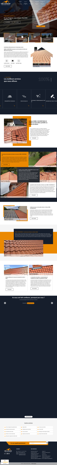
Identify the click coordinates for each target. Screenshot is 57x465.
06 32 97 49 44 (24, 451)
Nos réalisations (8, 22)
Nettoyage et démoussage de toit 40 (25, 4)
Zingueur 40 (25, 1)
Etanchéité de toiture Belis (9, 431)
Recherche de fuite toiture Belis (10, 429)
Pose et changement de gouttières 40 (54, 4)
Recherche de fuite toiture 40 (37, 1)
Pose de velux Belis (25, 431)
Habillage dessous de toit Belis (27, 429)
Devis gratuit (9, 289)
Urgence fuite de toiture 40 (42, 4)
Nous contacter (16, 22)
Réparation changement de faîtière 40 (48, 4)
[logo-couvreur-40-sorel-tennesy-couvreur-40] (6, 2)
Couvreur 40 (48, 1)
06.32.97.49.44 (31, 303)
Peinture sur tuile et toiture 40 (31, 4)
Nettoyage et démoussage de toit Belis (44, 431)
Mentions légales (33, 463)
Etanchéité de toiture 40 (53, 1)
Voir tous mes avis (28, 416)
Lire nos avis (4, 463)
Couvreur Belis (41, 429)
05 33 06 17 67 (20, 451)
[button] (5, 303)
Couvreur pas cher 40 (31, 1)
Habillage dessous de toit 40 (42, 1)
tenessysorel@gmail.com (21, 452)
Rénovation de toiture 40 (20, 1)
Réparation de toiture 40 (36, 4)
